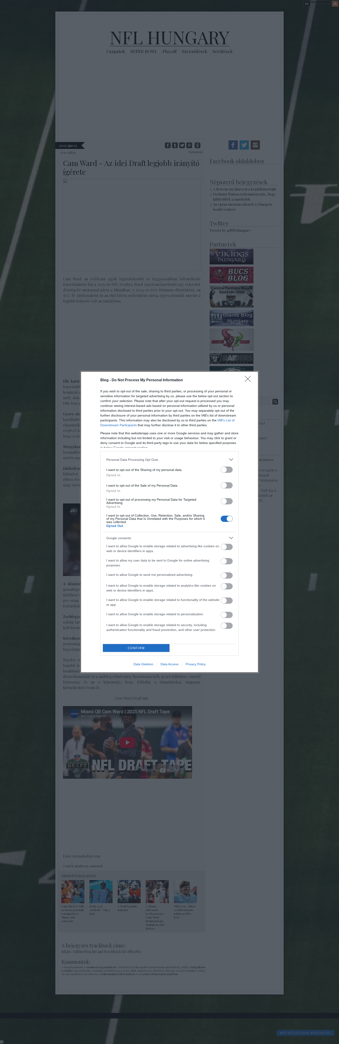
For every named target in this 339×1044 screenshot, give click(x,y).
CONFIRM (136, 648)
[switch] (227, 470)
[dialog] (169, 522)
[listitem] (169, 459)
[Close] (249, 380)
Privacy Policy (196, 664)
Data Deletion (143, 664)
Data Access (169, 664)
